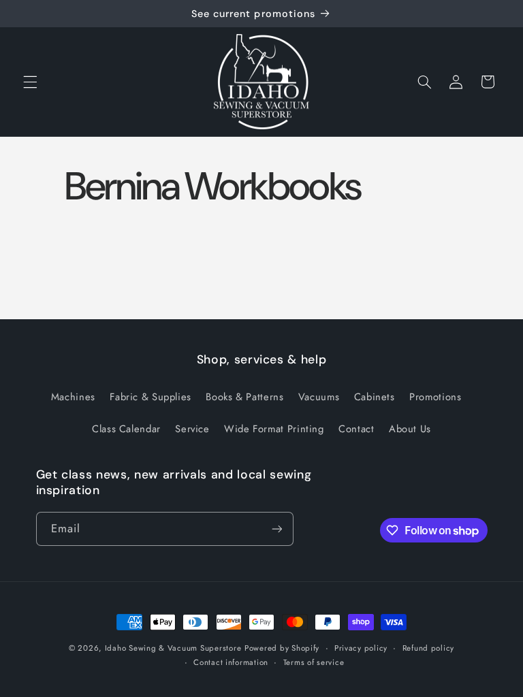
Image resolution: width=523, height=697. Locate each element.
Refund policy (428, 648)
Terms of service (314, 662)
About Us (410, 428)
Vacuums (318, 396)
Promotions (435, 396)
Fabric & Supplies (150, 396)
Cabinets (374, 396)
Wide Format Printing (274, 428)
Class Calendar (126, 428)
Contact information (230, 662)
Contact (356, 428)
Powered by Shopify (281, 648)
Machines (73, 396)
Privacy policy (360, 648)
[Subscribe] (276, 528)
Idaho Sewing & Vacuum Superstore (173, 648)
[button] (30, 81)
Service (192, 428)
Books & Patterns (244, 396)
